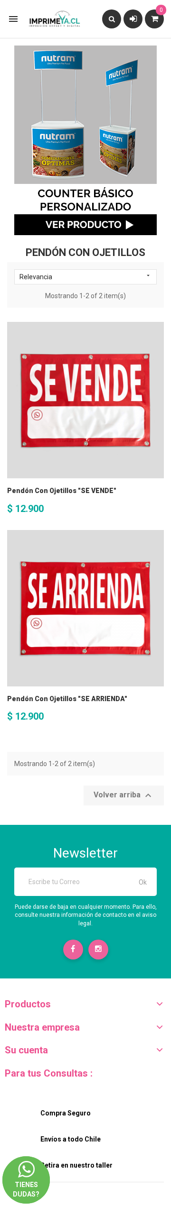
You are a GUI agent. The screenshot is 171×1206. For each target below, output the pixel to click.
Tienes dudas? (26, 1181)
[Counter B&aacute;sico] (85, 140)
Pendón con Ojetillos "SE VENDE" (61, 490)
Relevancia (85, 276)
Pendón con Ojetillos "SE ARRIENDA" (67, 699)
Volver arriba (124, 795)
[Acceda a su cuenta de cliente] (133, 19)
